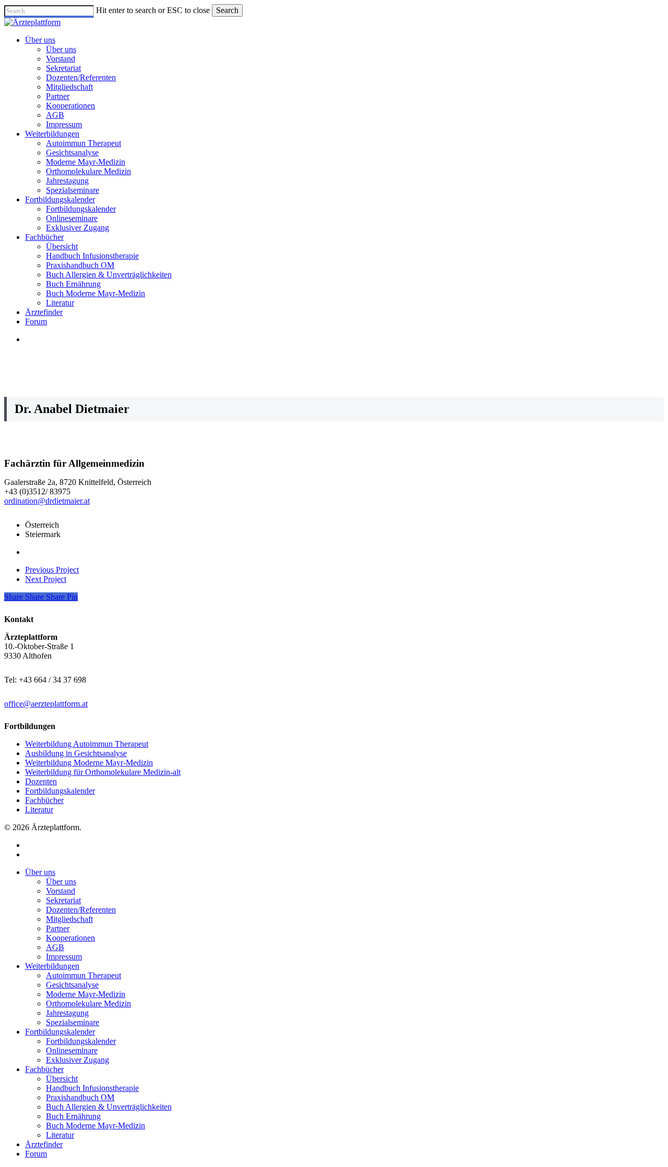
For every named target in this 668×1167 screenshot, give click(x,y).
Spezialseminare (72, 1022)
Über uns (40, 872)
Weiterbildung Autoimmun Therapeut (86, 743)
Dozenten (41, 781)
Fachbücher (44, 800)
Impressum (64, 956)
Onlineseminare (72, 1050)
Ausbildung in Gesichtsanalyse (76, 753)
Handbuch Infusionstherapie (92, 1088)
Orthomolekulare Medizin (88, 1003)
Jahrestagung (67, 1012)
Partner (57, 928)
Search (227, 10)
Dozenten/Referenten (81, 909)
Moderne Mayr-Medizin (85, 994)
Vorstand (60, 890)
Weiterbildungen (52, 966)
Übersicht (62, 1078)
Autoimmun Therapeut (83, 975)
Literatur (39, 809)
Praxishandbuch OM (80, 1097)
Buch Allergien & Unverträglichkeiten (109, 1106)
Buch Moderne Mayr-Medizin (95, 1125)
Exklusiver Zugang (77, 1059)
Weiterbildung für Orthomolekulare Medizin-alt (103, 772)
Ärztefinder (44, 1144)
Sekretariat (63, 900)
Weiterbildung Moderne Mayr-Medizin (89, 762)
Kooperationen (70, 937)
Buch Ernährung (73, 1116)
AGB (55, 947)
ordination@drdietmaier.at (47, 500)
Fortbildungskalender (60, 790)
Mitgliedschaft (69, 919)
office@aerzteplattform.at (46, 703)
